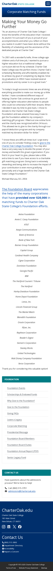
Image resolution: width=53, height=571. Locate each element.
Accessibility (9, 548)
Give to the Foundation (18, 407)
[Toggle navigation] (48, 3)
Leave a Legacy (14, 419)
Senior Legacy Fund (16, 457)
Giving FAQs (13, 413)
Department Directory (13, 545)
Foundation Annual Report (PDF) (22, 451)
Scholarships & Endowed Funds (22, 394)
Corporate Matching (17, 426)
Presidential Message (17, 432)
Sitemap (44, 568)
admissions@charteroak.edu (22, 491)
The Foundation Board (17, 189)
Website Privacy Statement (28, 568)
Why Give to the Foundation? (21, 400)
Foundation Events (16, 388)
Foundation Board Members (20, 438)
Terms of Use (11, 568)
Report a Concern (11, 551)
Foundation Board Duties (19, 444)
